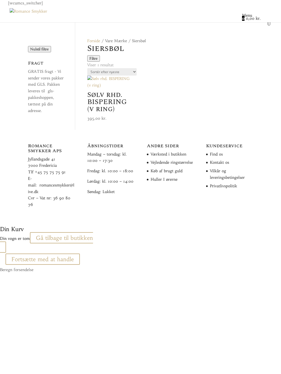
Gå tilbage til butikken (64, 237)
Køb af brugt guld (166, 170)
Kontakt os (219, 162)
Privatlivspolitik (223, 185)
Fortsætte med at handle (43, 259)
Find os (216, 154)
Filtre (93, 58)
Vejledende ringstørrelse (172, 162)
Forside (93, 40)
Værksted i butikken (168, 154)
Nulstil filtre (39, 49)
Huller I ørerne (164, 179)
